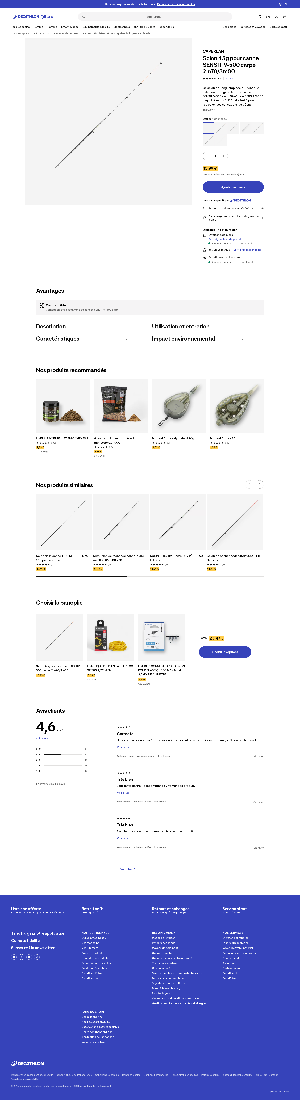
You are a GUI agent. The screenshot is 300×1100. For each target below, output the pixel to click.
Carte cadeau (278, 26)
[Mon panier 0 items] (285, 16)
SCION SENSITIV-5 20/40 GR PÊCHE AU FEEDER (176, 558)
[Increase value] (223, 156)
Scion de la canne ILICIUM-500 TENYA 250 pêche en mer (62, 558)
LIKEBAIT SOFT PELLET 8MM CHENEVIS (62, 438)
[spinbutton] (215, 156)
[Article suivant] (260, 484)
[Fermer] (286, 4)
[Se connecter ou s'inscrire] (276, 16)
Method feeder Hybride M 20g (173, 438)
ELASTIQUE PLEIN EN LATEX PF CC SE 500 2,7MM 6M (110, 668)
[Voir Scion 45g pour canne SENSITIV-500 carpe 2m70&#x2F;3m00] (59, 637)
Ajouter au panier (233, 187)
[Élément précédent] (249, 484)
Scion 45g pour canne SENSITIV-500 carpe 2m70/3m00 (58, 668)
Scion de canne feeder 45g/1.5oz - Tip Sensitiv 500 (233, 558)
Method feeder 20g (223, 438)
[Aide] (268, 16)
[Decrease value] (207, 156)
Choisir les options (225, 652)
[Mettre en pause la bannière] (280, 4)
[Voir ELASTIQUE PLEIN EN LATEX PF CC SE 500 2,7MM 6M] (110, 637)
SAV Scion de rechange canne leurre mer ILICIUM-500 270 (118, 558)
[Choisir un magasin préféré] (260, 16)
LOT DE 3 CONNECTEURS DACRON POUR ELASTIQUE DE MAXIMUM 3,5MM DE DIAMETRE (161, 670)
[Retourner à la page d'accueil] (33, 17)
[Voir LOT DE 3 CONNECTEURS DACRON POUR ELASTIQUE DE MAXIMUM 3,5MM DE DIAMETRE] (161, 637)
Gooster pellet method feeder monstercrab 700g (115, 440)
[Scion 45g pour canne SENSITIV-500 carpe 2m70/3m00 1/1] (108, 121)
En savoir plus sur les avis (50, 783)
